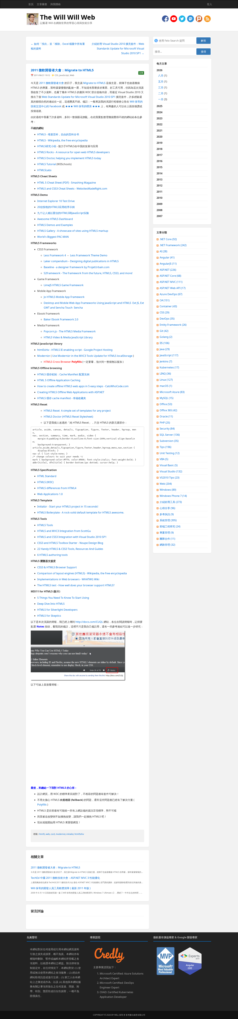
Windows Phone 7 (173, 496)
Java (165, 349)
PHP (165, 422)
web (48, 834)
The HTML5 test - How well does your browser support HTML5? (75, 585)
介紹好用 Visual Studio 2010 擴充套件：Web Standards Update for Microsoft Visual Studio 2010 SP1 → (118, 48)
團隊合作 (167, 538)
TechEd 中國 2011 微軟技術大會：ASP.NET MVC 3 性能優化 (65, 878)
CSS (56, 75)
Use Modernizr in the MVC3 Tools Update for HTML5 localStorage (92, 356)
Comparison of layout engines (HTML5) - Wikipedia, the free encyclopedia (82, 573)
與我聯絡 (55, 4)
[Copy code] (141, 429)
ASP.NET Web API (173, 288)
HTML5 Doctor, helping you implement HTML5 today (69, 158)
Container (168, 306)
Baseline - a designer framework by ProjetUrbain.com (76, 267)
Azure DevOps (171, 294)
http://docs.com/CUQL (89, 622)
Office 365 (168, 410)
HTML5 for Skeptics (49, 615)
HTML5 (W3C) (45, 482)
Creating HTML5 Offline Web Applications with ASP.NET (70, 392)
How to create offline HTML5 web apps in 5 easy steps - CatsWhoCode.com (83, 386)
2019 (159, 143)
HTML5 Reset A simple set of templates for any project (77, 410)
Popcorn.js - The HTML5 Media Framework (70, 331)
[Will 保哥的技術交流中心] (165, 18)
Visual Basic (169, 465)
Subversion (169, 441)
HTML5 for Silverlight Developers (57, 609)
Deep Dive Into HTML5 (51, 603)
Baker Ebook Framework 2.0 (61, 319)
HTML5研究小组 (46, 146)
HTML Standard (46, 476)
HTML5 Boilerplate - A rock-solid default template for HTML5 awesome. (80, 512)
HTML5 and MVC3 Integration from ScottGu (64, 531)
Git (164, 331)
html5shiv (79, 834)
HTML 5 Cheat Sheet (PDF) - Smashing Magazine (66, 182)
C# (165, 300)
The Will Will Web (67, 17)
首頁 (31, 4)
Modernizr (43, 356)
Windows (168, 489)
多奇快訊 (167, 514)
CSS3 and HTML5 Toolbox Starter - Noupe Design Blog (70, 543)
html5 (42, 834)
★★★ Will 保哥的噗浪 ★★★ (82, 106)
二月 (160, 93)
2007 (159, 216)
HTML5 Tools (45, 525)
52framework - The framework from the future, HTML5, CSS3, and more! (88, 273)
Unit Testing (170, 453)
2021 (159, 130)
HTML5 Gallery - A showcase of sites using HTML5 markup (72, 231)
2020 (159, 136)
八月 (160, 75)
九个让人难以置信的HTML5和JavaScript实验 (63, 213)
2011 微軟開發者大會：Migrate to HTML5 (62, 70)
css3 (53, 834)
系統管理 (168, 520)
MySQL (166, 398)
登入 (209, 4)
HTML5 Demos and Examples (55, 225)
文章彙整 (42, 4)
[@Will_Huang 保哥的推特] (182, 18)
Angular (167, 257)
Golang (166, 337)
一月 (160, 99)
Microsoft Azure (172, 392)
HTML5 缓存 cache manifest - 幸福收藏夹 (61, 398)
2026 (162, 84)
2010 (159, 198)
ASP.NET (168, 270)
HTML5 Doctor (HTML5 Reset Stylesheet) (68, 416)
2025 (159, 106)
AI (163, 251)
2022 (159, 124)
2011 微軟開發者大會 (51, 83)
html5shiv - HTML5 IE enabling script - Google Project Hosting (75, 350)
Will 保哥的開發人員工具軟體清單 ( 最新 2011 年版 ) (61, 888)
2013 (159, 179)
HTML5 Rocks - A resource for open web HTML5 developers (73, 152)
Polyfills (42, 804)
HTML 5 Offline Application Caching (58, 380)
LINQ (165, 373)
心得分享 (167, 508)
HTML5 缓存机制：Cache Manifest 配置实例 (63, 374)
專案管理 (167, 532)
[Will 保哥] (174, 18)
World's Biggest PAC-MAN (53, 237)
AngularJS (168, 263)
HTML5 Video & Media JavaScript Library (68, 337)
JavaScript (64, 75)
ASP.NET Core (170, 276)
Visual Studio (171, 471)
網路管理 (167, 544)
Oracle (166, 416)
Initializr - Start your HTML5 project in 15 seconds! (67, 506)
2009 (159, 204)
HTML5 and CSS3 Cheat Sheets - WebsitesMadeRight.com (72, 188)
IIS (164, 343)
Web (72, 75)
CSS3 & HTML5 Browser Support (57, 567)
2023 (159, 118)
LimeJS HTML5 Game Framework (64, 285)
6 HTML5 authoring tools (52, 555)
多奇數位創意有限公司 (135, 1015)
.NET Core (168, 239)
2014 (159, 173)
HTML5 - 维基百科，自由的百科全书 (58, 134)
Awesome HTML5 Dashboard (55, 219)
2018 (159, 149)
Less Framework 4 (55, 255)
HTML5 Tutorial (46, 164)
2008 (159, 210)
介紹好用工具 (171, 502)
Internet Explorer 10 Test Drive (56, 201)
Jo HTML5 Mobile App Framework (64, 297)
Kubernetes (169, 367)
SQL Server (170, 434)
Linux (166, 379)
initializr (70, 834)
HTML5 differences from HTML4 (56, 488)
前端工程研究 (170, 526)
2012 (159, 185)
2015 (159, 167)
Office (166, 404)
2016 (159, 161)
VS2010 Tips (169, 477)
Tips (165, 447)
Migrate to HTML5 (94, 83)
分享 (141, 72)
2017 (159, 155)
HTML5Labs (44, 170)
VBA (164, 459)
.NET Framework (173, 245)
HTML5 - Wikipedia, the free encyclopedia (62, 140)
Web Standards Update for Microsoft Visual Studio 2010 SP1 (78, 97)
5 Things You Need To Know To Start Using (63, 597)
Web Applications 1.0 (50, 494)
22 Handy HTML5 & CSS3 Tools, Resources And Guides (70, 549)
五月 (160, 81)
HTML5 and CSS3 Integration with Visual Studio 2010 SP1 (72, 537)
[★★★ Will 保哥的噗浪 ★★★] (199, 18)
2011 (159, 191)
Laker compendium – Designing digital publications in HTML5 (81, 261)
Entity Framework (173, 325)
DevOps (167, 318)
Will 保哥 (118, 1015)
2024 (159, 112)
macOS (166, 386)
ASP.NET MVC (171, 282)
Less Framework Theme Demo (88, 255)
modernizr (60, 834)
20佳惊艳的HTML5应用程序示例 (56, 207)
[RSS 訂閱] (207, 18)
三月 (160, 87)
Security (167, 428)
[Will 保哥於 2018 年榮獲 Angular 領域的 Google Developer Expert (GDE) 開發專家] (190, 961)
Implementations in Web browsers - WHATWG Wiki (68, 579)
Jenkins (166, 361)
